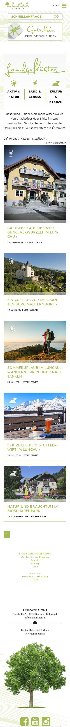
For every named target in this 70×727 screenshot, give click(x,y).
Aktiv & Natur (13, 94)
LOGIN (35, 579)
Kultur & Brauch (55, 96)
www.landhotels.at (35, 633)
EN (57, 5)
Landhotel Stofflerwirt (26, 293)
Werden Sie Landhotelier (35, 556)
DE (53, 5)
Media (35, 566)
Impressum (35, 573)
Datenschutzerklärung (35, 576)
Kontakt (35, 560)
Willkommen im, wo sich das (34, 287)
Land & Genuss (35, 94)
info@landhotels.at (35, 617)
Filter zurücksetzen (54, 143)
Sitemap (35, 563)
